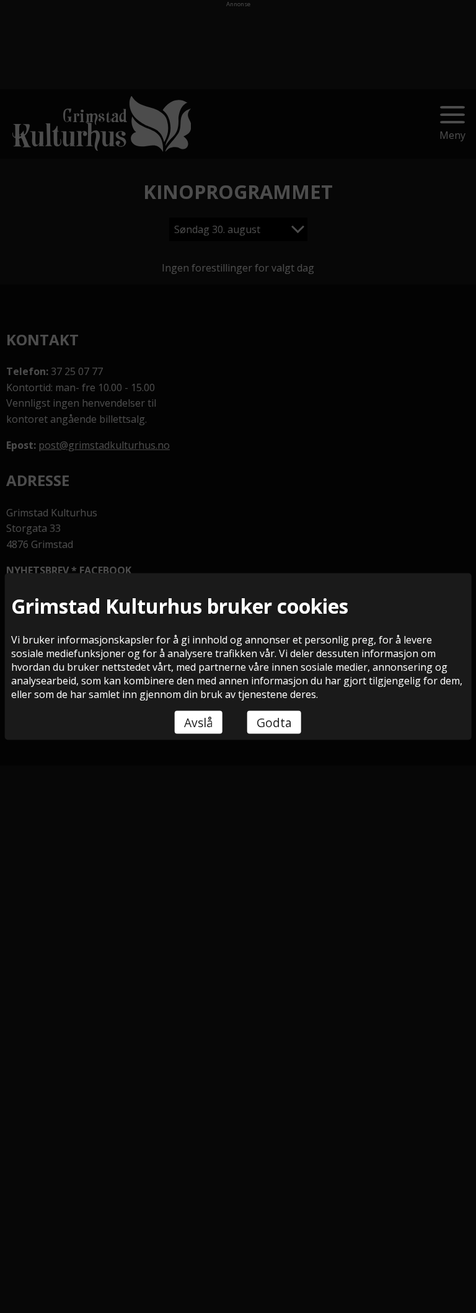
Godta (274, 722)
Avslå (198, 722)
